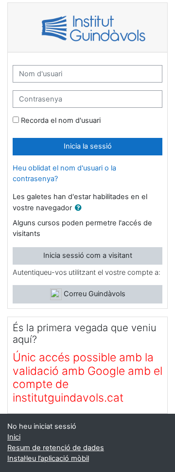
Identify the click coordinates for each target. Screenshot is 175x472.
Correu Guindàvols (93, 293)
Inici (13, 437)
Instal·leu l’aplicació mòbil (48, 458)
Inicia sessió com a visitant (87, 255)
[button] (80, 208)
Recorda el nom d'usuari (61, 120)
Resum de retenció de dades (55, 447)
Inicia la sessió (88, 146)
